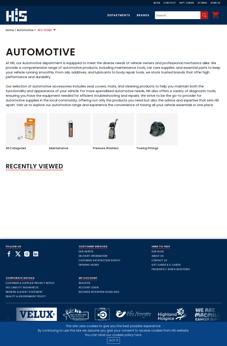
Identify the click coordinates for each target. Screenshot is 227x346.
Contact (169, 2)
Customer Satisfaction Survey (100, 260)
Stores (202, 2)
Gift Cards (186, 2)
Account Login (89, 287)
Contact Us (159, 260)
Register (84, 283)
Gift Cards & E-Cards (166, 265)
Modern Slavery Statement (24, 292)
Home (10, 30)
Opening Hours (89, 265)
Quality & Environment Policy (26, 296)
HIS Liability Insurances (22, 287)
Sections (45, 30)
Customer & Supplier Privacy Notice (30, 283)
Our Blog (158, 251)
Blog (157, 2)
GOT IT (113, 340)
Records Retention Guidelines (99, 292)
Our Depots (86, 251)
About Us (158, 256)
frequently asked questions (171, 269)
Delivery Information (93, 256)
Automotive (25, 30)
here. (138, 335)
